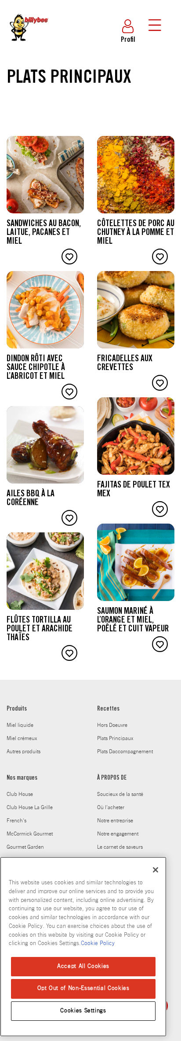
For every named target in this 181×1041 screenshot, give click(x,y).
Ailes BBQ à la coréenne (30, 499)
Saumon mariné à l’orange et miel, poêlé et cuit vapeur (133, 621)
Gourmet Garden (25, 847)
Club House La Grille (30, 807)
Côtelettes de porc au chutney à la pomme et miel (135, 233)
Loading (14, 673)
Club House (20, 794)
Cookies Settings (83, 1011)
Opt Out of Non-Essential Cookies (83, 988)
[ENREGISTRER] (69, 256)
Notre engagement (117, 833)
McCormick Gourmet (30, 833)
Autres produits (23, 751)
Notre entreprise (115, 820)
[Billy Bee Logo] (29, 47)
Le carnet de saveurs (120, 847)
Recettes (108, 709)
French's (16, 820)
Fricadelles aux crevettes (124, 364)
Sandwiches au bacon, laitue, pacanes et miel (44, 233)
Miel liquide (20, 725)
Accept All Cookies (83, 966)
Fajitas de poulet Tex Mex (133, 490)
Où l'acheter (110, 807)
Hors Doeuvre (112, 725)
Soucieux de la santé (120, 794)
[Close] (155, 870)
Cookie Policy (98, 943)
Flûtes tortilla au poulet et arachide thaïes (39, 629)
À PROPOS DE (112, 778)
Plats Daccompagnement (125, 751)
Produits (17, 709)
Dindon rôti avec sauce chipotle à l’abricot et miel (36, 368)
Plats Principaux (115, 738)
